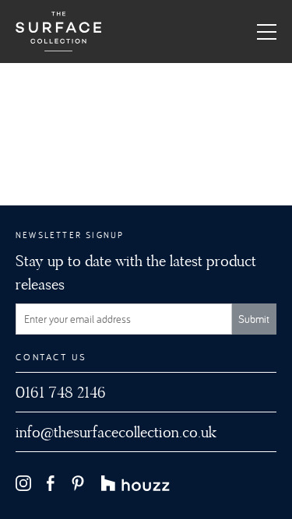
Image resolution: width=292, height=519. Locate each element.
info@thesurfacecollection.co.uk (116, 432)
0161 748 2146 (61, 392)
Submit (253, 319)
